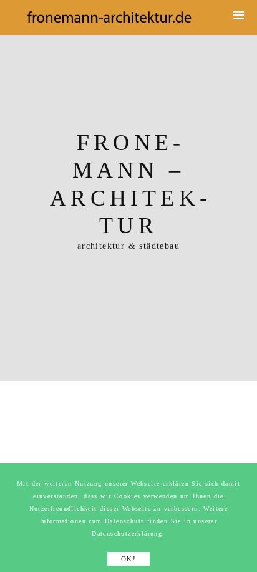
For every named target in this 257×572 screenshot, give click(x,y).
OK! (128, 559)
